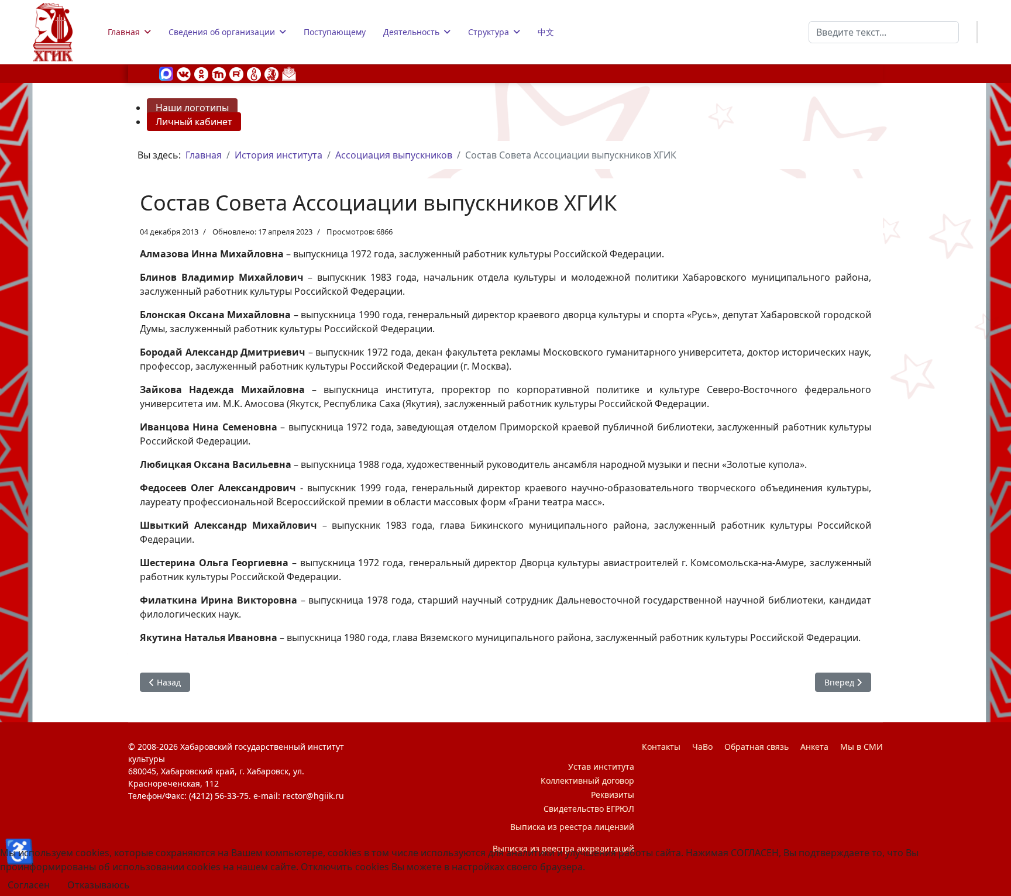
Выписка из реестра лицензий (572, 826)
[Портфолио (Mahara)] (254, 73)
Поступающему (335, 31)
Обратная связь (756, 746)
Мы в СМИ (861, 746)
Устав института (601, 766)
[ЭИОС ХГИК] (271, 73)
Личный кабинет (194, 121)
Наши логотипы (192, 107)
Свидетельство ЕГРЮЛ (589, 808)
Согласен (29, 884)
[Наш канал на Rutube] (236, 73)
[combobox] (884, 32)
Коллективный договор (587, 780)
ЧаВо (702, 746)
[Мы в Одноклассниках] (201, 73)
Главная (124, 31)
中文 (546, 31)
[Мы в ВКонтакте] (184, 73)
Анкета (814, 746)
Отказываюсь (98, 884)
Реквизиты (612, 794)
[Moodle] (219, 73)
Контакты (661, 746)
